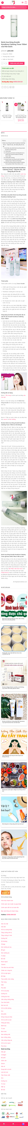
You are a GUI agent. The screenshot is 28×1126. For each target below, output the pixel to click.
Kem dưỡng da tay (6, 947)
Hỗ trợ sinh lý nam (6, 1020)
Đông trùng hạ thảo (6, 1017)
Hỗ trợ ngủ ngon (5, 973)
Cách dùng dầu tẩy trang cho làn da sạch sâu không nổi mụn (12, 756)
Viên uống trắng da (6, 1040)
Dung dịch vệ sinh (6, 1069)
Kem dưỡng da (5, 953)
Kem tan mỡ (4, 1005)
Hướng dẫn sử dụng (9, 157)
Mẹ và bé (3, 1031)
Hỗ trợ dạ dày (5, 990)
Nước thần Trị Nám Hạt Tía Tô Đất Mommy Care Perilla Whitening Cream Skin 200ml (7, 116)
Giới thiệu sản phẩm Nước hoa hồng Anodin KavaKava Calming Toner (15, 148)
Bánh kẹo (3, 1025)
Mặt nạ (3, 1086)
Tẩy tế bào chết (5, 1075)
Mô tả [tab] (2, 132)
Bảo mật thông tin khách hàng (9, 911)
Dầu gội (3, 1052)
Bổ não (3, 1089)
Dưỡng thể (4, 938)
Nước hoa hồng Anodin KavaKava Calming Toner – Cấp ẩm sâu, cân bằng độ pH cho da (14, 144)
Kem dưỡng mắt (5, 1034)
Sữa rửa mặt (4, 923)
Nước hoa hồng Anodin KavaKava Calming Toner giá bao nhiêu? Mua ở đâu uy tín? (15, 163)
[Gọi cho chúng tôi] (8, 87)
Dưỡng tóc (4, 993)
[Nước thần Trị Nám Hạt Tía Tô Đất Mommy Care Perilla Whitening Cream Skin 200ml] (7, 107)
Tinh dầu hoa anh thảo (7, 967)
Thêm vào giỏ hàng (16, 63)
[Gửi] (25, 7)
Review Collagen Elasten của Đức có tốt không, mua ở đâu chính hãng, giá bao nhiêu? (13, 687)
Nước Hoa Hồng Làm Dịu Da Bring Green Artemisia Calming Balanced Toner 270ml (21, 116)
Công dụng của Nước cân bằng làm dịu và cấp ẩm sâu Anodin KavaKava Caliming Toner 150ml (14, 154)
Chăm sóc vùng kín (6, 970)
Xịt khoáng (4, 941)
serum (5, 419)
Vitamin (3, 964)
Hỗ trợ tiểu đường (6, 1008)
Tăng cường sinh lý (6, 932)
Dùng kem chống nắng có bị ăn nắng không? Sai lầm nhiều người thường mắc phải (13, 857)
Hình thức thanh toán (7, 900)
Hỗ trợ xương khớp (6, 929)
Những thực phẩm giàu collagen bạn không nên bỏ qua (14, 790)
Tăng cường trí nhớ (6, 935)
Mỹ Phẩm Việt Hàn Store (16, 568)
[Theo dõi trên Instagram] (5, 87)
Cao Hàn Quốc (5, 1002)
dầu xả (3, 1066)
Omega (3, 944)
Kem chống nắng (6, 1037)
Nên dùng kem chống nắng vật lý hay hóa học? (13, 823)
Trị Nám (3, 956)
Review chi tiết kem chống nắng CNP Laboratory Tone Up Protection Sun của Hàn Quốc (13, 722)
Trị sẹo (3, 1028)
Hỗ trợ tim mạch (5, 1043)
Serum (3, 1063)
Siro (2, 1078)
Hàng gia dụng (5, 1022)
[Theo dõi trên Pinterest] (10, 87)
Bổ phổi (3, 1057)
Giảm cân (3, 1060)
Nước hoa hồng (5, 1049)
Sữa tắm (3, 926)
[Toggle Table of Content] (23, 141)
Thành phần (8, 151)
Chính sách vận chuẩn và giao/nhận (11, 904)
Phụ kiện (3, 988)
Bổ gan (3, 950)
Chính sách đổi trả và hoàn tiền (10, 907)
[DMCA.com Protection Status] (5, 892)
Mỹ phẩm (3, 1014)
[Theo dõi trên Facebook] (2, 87)
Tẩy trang (8, 395)
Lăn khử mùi (4, 1072)
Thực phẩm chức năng (7, 979)
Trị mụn (3, 1084)
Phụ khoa (3, 1046)
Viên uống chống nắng (7, 999)
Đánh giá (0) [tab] (4, 135)
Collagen (3, 1054)
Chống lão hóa (5, 996)
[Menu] (2, 2)
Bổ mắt (3, 958)
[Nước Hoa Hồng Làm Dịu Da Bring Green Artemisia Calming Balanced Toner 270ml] (21, 107)
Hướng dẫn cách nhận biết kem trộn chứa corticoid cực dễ (12, 653)
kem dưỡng (12, 419)
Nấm (2, 985)
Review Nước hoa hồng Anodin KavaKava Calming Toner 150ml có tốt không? (14, 160)
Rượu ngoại (4, 961)
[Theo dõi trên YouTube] (13, 87)
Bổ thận (3, 976)
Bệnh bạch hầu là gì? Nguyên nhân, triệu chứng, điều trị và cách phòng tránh (13, 619)
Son (2, 1011)
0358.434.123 (18, 82)
